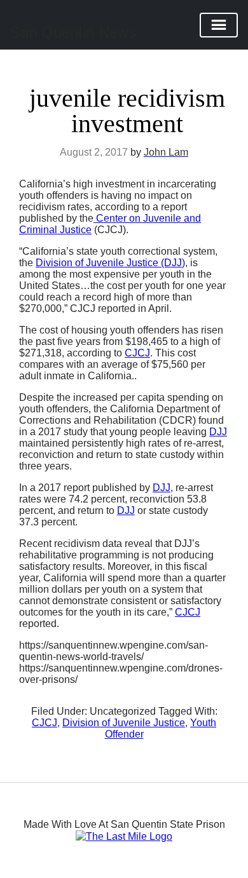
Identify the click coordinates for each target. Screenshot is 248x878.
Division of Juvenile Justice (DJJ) (110, 262)
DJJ (218, 431)
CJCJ (137, 353)
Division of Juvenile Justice (123, 722)
